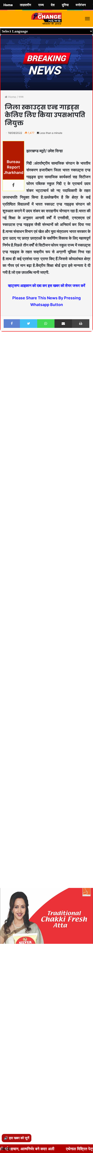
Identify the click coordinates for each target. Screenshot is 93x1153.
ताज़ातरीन (25, 5)
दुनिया (65, 5)
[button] (89, 346)
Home (11, 97)
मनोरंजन (81, 5)
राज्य (21, 97)
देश (53, 5)
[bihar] (46, 19)
